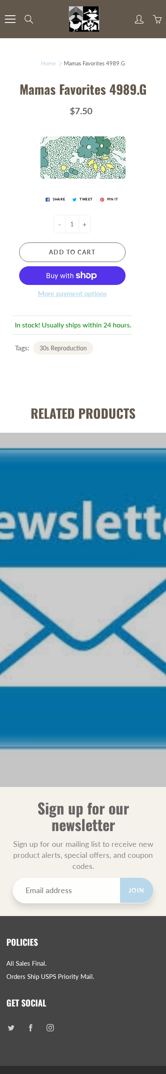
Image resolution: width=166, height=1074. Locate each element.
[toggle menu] (10, 19)
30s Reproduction (63, 348)
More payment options (72, 293)
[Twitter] (10, 1027)
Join (137, 890)
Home (48, 63)
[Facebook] (30, 1027)
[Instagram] (50, 1027)
